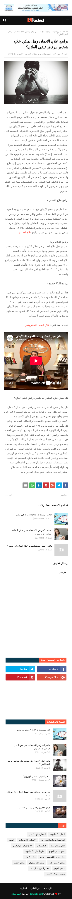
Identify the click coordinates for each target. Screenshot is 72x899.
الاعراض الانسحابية (27, 840)
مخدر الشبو (19, 862)
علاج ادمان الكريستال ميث (52, 857)
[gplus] (51, 677)
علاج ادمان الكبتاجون (34, 851)
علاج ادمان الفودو (57, 851)
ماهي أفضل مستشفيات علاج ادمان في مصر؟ (29, 545)
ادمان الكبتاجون (57, 834)
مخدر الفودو (59, 868)
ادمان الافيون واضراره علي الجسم (34, 807)
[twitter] (20, 669)
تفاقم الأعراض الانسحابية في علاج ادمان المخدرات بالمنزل (32, 532)
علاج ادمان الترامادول (22, 845)
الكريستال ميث (57, 845)
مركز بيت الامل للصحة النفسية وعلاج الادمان (45, 54)
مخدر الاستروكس (57, 862)
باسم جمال (16, 894)
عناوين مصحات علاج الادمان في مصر (34, 514)
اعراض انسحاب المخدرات (53, 840)
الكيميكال (41, 845)
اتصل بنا (23, 888)
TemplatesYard (36, 894)
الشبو (11, 840)
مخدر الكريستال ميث (39, 868)
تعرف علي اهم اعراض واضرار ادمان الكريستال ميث (28, 794)
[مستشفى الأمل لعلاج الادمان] (36, 10)
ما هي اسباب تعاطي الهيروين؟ (36, 776)
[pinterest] (20, 677)
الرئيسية (48, 888)
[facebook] (51, 669)
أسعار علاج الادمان (37, 834)
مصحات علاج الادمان (55, 874)
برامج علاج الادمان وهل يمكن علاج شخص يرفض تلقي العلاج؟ (28, 762)
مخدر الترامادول (36, 862)
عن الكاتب (35, 888)
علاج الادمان (25, 232)
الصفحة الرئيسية (60, 31)
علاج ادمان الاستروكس (37, 325)
